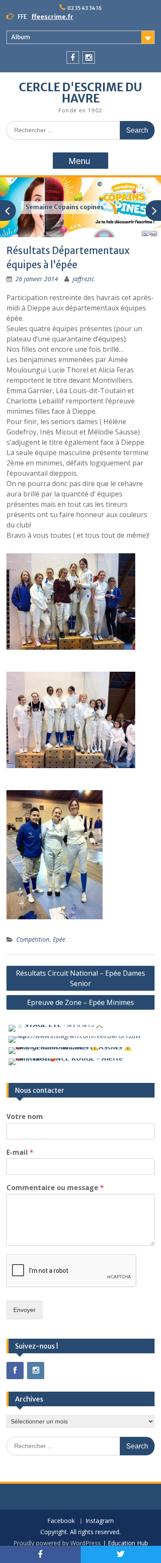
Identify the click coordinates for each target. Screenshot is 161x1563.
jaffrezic (83, 279)
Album (20, 37)
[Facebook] (73, 57)
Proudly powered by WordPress (57, 1543)
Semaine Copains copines (64, 207)
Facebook (61, 1521)
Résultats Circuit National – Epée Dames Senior (80, 978)
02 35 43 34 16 (84, 8)
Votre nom (24, 1116)
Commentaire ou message (55, 1187)
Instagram (99, 1521)
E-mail (19, 1152)
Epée (59, 939)
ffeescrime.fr (52, 17)
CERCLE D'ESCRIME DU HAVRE (80, 92)
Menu (79, 161)
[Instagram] (88, 57)
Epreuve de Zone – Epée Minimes (80, 1002)
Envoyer (24, 1309)
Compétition (32, 939)
